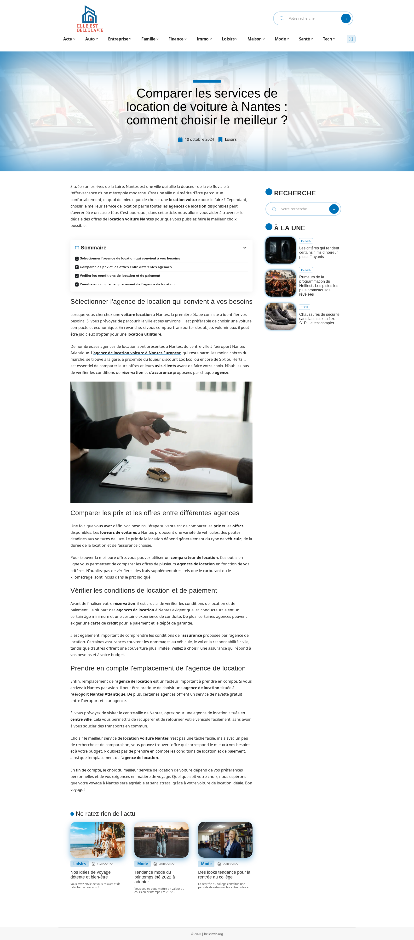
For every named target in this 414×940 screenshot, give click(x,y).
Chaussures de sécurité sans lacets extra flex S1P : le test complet (319, 318)
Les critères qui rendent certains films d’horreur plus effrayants (319, 252)
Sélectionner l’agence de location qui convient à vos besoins (130, 258)
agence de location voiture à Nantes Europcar (137, 352)
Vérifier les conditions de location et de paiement (120, 275)
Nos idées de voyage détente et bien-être (90, 874)
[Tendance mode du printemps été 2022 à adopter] (161, 840)
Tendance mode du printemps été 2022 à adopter (154, 877)
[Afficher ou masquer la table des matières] (177, 248)
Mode (142, 864)
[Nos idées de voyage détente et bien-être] (97, 840)
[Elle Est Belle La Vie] (90, 18)
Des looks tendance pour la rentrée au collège (224, 874)
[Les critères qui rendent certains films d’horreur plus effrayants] (280, 250)
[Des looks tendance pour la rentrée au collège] (225, 840)
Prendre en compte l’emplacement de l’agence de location (127, 284)
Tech (304, 307)
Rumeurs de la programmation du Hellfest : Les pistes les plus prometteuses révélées (318, 285)
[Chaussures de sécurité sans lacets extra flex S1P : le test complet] (280, 316)
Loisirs (231, 139)
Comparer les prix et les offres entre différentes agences (126, 267)
